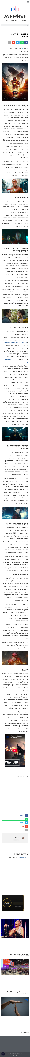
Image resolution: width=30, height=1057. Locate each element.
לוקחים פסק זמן (25, 1032)
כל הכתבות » (16, 839)
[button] (28, 2)
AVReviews (15, 16)
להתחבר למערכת (22, 857)
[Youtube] (16, 1055)
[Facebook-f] (19, 1055)
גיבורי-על (24, 776)
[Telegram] (13, 1055)
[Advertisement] (15, 797)
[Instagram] (10, 1055)
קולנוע (21, 776)
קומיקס (18, 776)
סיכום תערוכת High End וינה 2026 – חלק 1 (17, 992)
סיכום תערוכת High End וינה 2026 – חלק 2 (17, 954)
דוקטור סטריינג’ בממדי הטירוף (16, 343)
